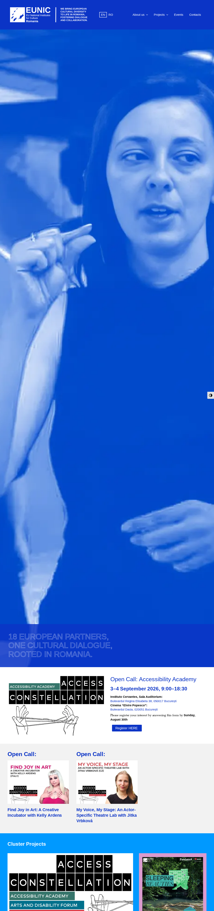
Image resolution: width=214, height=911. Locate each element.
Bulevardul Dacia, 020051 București (134, 709)
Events (178, 15)
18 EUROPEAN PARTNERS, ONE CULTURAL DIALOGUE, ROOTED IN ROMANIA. (60, 645)
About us (138, 15)
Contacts (195, 15)
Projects (159, 15)
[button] (146, 14)
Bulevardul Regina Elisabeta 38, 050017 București (143, 701)
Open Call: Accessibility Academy (153, 679)
